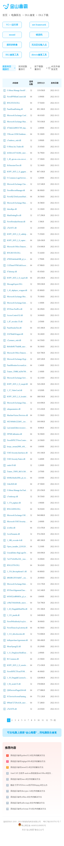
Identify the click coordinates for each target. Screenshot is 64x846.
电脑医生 (16, 15)
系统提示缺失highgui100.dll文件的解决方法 (27, 761)
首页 (4, 15)
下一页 (53, 720)
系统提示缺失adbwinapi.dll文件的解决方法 (27, 803)
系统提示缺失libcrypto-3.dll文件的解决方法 (27, 791)
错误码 (39, 35)
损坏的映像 (12, 45)
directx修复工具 (39, 55)
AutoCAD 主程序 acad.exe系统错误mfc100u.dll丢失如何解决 (32, 773)
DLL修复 (30, 15)
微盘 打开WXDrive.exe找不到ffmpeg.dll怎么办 (28, 785)
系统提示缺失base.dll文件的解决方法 (25, 779)
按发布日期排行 (6, 67)
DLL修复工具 (12, 55)
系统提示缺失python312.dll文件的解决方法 (27, 755)
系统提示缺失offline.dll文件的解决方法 (26, 797)
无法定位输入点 (39, 45)
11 (43, 720)
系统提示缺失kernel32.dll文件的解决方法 (26, 767)
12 (47, 720)
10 (38, 720)
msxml (12, 35)
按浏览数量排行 (22, 67)
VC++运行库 (12, 25)
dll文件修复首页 (55, 67)
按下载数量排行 (38, 67)
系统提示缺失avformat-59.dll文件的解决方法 (28, 809)
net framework (39, 25)
